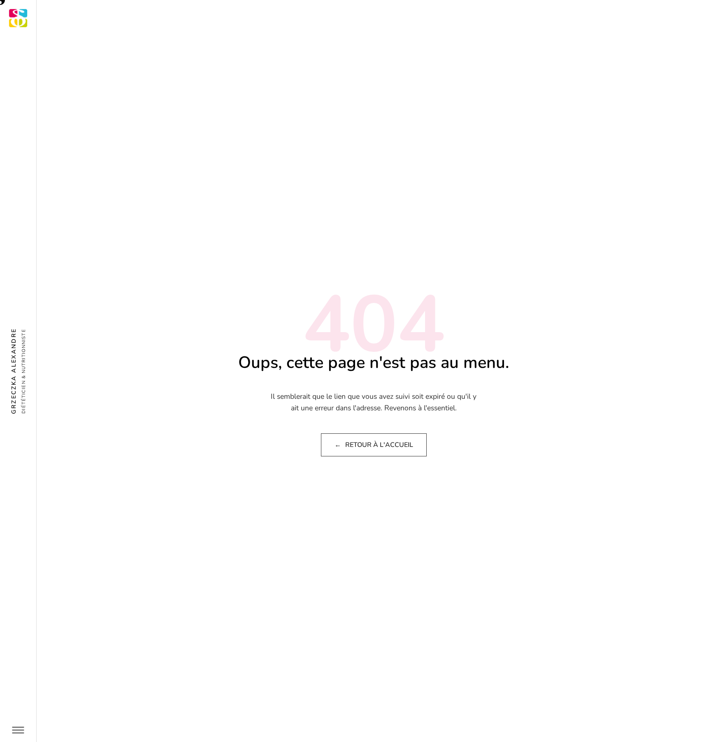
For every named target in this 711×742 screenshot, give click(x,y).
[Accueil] (18, 18)
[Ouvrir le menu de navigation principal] (18, 730)
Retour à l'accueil (374, 444)
